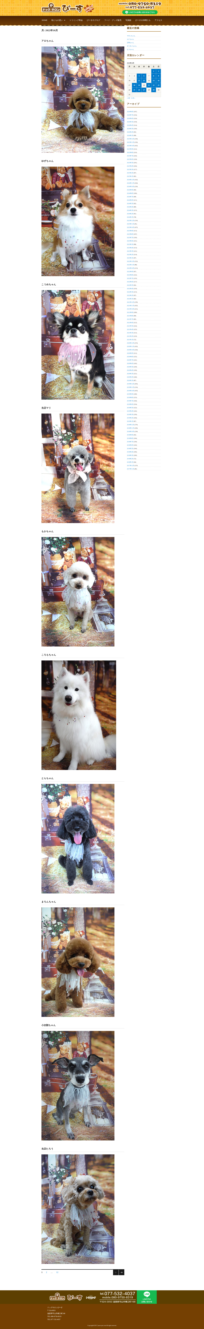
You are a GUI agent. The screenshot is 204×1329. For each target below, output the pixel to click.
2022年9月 (130, 271)
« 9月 (128, 98)
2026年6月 (130, 118)
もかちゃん (47, 531)
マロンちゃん (131, 36)
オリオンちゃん (132, 46)
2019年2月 (130, 418)
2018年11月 (130, 428)
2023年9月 (130, 230)
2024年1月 (130, 217)
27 (144, 90)
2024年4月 (130, 207)
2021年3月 (130, 333)
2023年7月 (130, 237)
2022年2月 (130, 295)
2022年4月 (130, 288)
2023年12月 (130, 220)
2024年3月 (130, 210)
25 (134, 90)
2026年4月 (130, 125)
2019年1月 (130, 421)
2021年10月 (130, 309)
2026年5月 (130, 122)
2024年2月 (130, 213)
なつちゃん (130, 49)
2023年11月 (130, 224)
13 (144, 80)
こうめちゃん (48, 284)
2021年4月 (130, 329)
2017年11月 (130, 469)
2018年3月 (130, 455)
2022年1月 (130, 299)
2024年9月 (130, 190)
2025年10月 (130, 145)
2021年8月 (130, 316)
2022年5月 (130, 285)
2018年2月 (130, 458)
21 (149, 85)
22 (153, 85)
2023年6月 (130, 241)
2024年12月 (130, 179)
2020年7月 (130, 360)
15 (153, 80)
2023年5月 (130, 244)
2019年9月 (130, 394)
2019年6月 (130, 404)
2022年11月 (130, 265)
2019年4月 (130, 411)
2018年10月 (130, 431)
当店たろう (47, 1148)
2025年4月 (130, 166)
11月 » (133, 98)
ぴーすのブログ (93, 20)
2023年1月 (130, 258)
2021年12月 (130, 302)
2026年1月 (130, 135)
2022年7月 (130, 278)
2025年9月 (130, 149)
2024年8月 (130, 193)
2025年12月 (130, 139)
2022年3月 (130, 292)
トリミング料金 (76, 20)
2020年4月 (130, 370)
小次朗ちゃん (48, 1025)
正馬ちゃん (130, 42)
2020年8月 (130, 356)
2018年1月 (130, 462)
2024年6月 (130, 200)
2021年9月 (130, 312)
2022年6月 (130, 282)
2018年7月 (130, 441)
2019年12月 (130, 384)
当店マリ (46, 408)
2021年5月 (130, 326)
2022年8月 (130, 275)
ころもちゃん (48, 654)
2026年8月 (130, 111)
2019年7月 (130, 401)
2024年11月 (130, 183)
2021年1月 (130, 339)
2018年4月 (130, 452)
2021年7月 (130, 319)
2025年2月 (130, 173)
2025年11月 (130, 142)
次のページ (121, 1272)
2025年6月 (130, 159)
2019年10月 (130, 390)
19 (139, 85)
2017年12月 (130, 465)
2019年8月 (130, 397)
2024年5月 (130, 203)
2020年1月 (130, 380)
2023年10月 (130, 227)
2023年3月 (130, 251)
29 (153, 90)
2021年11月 (130, 305)
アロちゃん (47, 40)
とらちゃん (47, 778)
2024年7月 (130, 196)
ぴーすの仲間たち (143, 20)
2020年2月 (130, 377)
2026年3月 (130, 128)
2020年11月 (130, 346)
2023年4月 (130, 248)
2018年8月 (130, 438)
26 (139, 90)
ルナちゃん (130, 39)
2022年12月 (130, 261)
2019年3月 (130, 414)
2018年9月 (130, 435)
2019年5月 (130, 407)
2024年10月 (130, 186)
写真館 (128, 20)
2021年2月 (130, 336)
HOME (44, 20)
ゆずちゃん (47, 161)
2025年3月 (130, 169)
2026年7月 (130, 115)
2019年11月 (130, 387)
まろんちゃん (48, 901)
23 (158, 85)
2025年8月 (130, 152)
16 (158, 80)
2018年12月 (130, 424)
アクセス (158, 20)
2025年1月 (130, 176)
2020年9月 (130, 353)
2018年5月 (130, 448)
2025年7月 (130, 156)
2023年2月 (130, 254)
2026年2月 (130, 132)
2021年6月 (130, 322)
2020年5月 (130, 367)
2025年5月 (130, 162)
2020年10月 (130, 350)
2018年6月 (130, 445)
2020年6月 (130, 363)
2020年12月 (130, 343)
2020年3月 (130, 373)
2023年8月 (130, 234)
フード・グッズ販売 (112, 20)
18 (134, 85)
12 (57, 1271)
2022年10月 (130, 268)
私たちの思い (57, 20)
